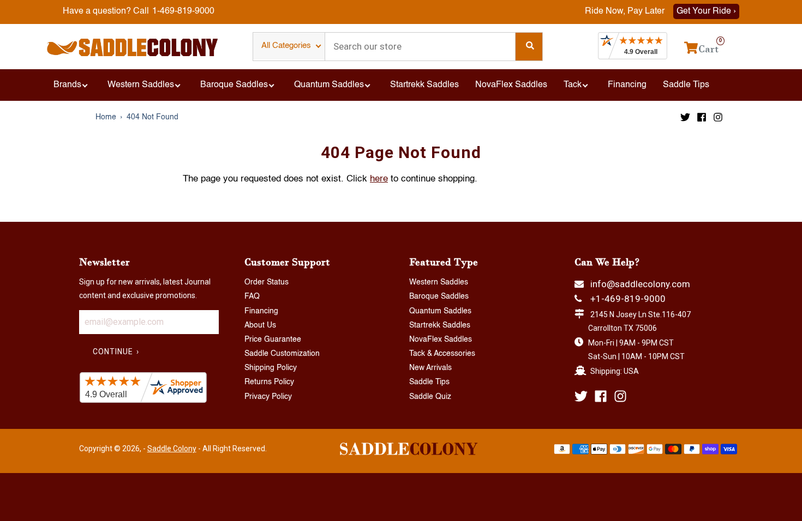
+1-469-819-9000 (628, 298)
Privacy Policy (268, 397)
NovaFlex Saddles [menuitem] (511, 85)
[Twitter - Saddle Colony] (685, 117)
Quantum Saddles (440, 311)
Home (105, 117)
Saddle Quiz (430, 397)
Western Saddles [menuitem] (140, 85)
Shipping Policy (270, 368)
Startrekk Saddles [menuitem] (424, 85)
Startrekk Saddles (439, 325)
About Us (260, 325)
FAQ (252, 296)
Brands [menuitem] (67, 85)
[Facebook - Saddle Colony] (702, 117)
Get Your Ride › (706, 11)
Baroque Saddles (439, 296)
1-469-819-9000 (183, 11)
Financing (261, 311)
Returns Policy (269, 382)
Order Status (266, 282)
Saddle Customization (282, 354)
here (379, 179)
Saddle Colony (171, 448)
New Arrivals (430, 368)
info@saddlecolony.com (640, 283)
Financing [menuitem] (627, 85)
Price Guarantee (272, 339)
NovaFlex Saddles (440, 339)
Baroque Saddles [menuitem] (234, 85)
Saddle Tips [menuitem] (686, 85)
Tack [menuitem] (573, 85)
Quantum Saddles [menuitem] (329, 85)
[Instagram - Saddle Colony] (718, 117)
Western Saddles (438, 282)
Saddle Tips (429, 382)
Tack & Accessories (442, 354)
